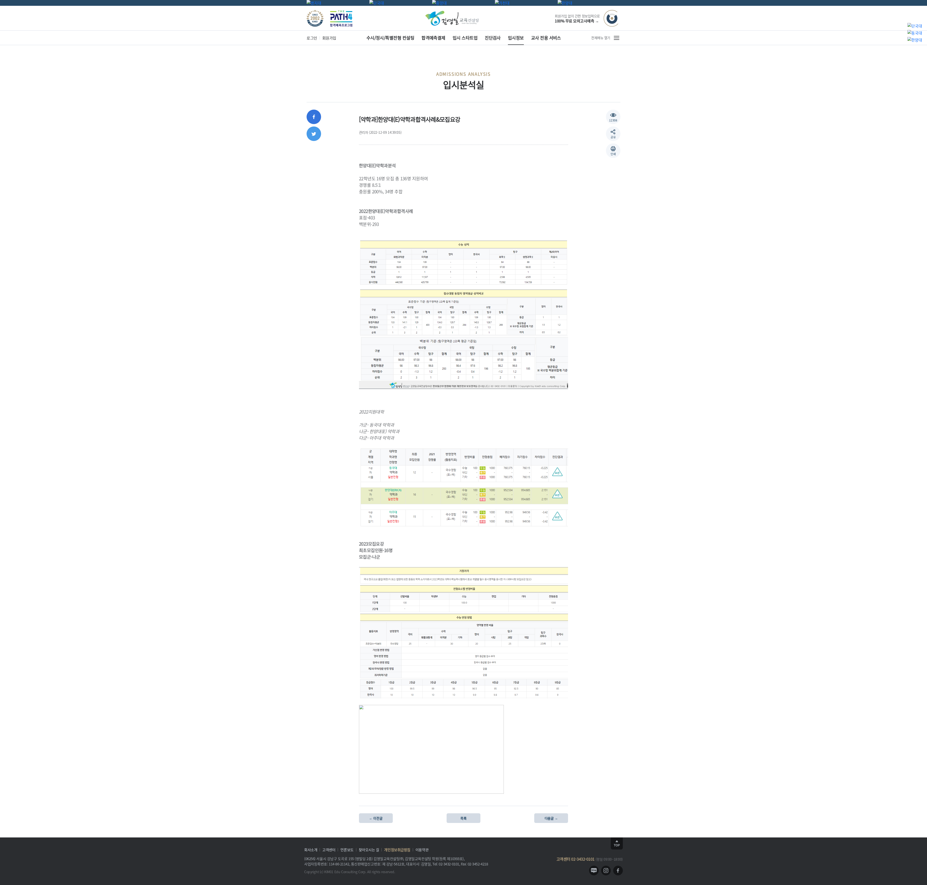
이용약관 (421, 849)
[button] (613, 150)
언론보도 (346, 849)
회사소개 (310, 849)
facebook (618, 870)
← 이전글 (375, 818)
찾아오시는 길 (369, 849)
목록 (463, 818)
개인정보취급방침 (397, 849)
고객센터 (328, 849)
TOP (617, 843)
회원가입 (329, 38)
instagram (606, 870)
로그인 (312, 38)
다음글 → (551, 818)
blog (594, 870)
